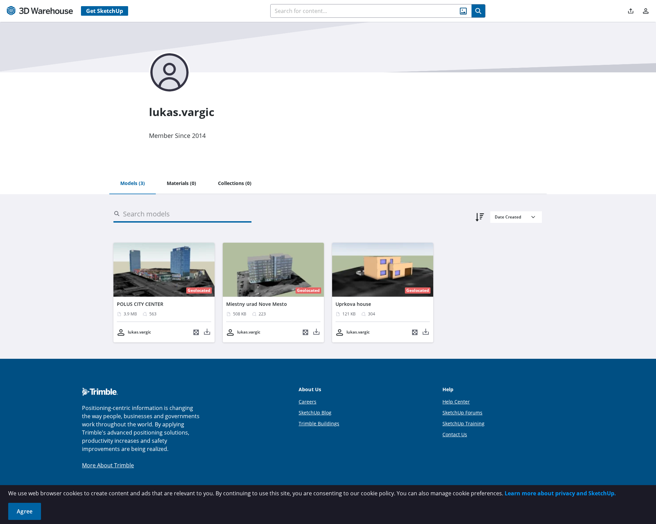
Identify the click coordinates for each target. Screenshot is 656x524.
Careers (307, 401)
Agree (24, 511)
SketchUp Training (463, 423)
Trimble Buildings (319, 423)
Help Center (456, 401)
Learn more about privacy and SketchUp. (560, 493)
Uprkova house (353, 304)
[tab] (132, 183)
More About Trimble (108, 465)
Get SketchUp (104, 11)
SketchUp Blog (315, 412)
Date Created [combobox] (508, 217)
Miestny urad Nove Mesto (256, 304)
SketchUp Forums (462, 412)
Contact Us (454, 434)
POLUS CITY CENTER (140, 304)
